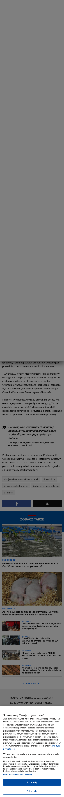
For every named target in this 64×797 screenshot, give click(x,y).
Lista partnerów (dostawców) (17, 774)
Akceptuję (32, 782)
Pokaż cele (32, 791)
